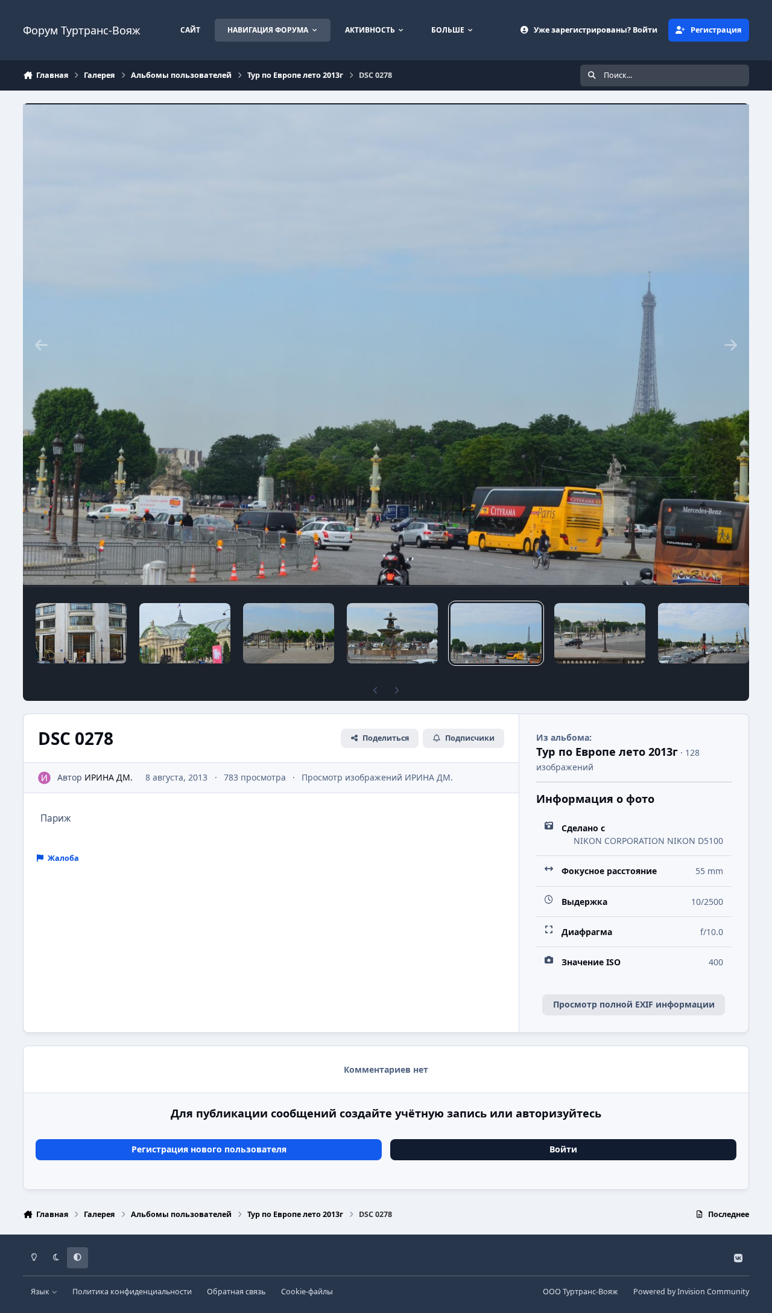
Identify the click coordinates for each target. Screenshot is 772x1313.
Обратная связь (236, 1291)
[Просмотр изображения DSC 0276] (703, 633)
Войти (563, 1149)
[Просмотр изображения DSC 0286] (81, 633)
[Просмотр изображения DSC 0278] (496, 633)
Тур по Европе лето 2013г (607, 751)
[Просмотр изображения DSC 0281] (184, 633)
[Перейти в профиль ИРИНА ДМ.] (44, 778)
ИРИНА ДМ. (108, 777)
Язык (41, 1291)
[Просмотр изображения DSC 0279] (392, 633)
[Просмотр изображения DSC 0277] (599, 633)
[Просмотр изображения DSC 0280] (288, 633)
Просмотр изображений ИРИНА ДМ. (377, 777)
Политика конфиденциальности (132, 1291)
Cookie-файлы (307, 1291)
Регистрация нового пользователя (208, 1149)
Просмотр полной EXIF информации (634, 1004)
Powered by (691, 1291)
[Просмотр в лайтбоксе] (385, 344)
